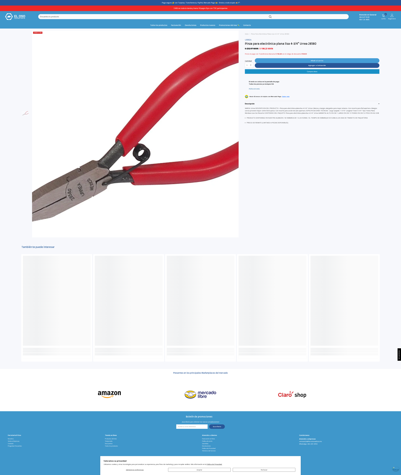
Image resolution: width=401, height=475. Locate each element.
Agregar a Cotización (317, 65)
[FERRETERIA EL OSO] (109, 394)
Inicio (247, 34)
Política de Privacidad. (214, 464)
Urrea (248, 39)
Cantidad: (248, 61)
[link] (56, 352)
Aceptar (199, 470)
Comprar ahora (312, 71)
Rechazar (264, 470)
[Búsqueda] (193, 16)
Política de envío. (254, 89)
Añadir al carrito (317, 61)
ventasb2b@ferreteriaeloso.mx (310, 441)
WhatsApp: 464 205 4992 (308, 444)
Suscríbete (217, 427)
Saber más (285, 96)
